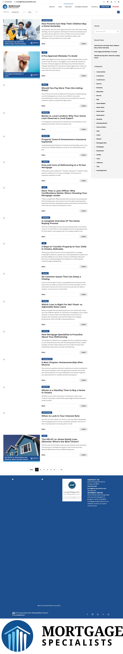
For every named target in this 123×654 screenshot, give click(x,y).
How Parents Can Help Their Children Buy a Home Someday (64, 24)
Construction (100, 72)
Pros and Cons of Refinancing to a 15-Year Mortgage (64, 166)
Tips (97, 166)
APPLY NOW (105, 6)
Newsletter (100, 151)
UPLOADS (115, 6)
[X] (103, 614)
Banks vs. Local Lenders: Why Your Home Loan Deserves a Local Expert (64, 117)
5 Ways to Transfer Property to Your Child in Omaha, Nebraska (64, 247)
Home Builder (101, 103)
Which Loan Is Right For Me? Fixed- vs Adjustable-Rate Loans (62, 305)
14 (61, 469)
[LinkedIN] (111, 2)
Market (98, 139)
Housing (99, 119)
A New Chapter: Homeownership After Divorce (62, 363)
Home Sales (100, 107)
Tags (29, 12)
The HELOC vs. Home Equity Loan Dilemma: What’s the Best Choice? (60, 440)
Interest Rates (101, 127)
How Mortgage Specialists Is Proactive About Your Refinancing (62, 335)
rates (98, 158)
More (43, 43)
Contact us (94, 6)
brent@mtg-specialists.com (96, 488)
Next (31, 469)
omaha (98, 154)
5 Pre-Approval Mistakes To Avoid (59, 56)
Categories (15, 12)
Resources (68, 6)
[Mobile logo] (61, 653)
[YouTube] (118, 2)
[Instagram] (107, 2)
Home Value (100, 111)
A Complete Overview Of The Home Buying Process (61, 222)
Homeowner (100, 115)
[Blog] (118, 12)
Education (99, 91)
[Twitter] (115, 2)
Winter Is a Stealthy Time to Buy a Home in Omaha (63, 391)
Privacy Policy (36, 613)
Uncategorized (101, 170)
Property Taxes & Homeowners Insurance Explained (64, 140)
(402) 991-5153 (92, 486)
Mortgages (100, 147)
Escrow (98, 95)
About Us (52, 6)
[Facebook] (104, 2)
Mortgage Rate (101, 143)
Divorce (99, 83)
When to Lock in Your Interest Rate (61, 416)
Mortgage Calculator (81, 6)
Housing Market (101, 123)
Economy (99, 87)
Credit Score (100, 80)
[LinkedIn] (97, 614)
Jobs (98, 131)
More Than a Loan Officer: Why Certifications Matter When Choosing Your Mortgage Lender (64, 193)
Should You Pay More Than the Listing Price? (62, 89)
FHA (97, 99)
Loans (60, 6)
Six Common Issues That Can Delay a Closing (61, 277)
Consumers (100, 76)
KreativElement (19, 615)
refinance (99, 162)
